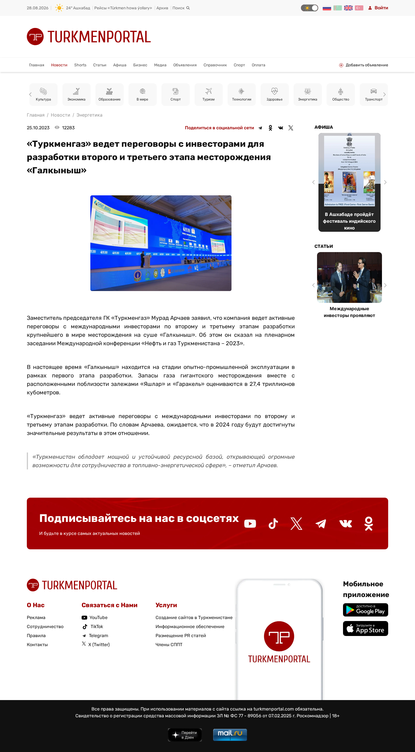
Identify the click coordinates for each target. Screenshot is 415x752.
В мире (142, 99)
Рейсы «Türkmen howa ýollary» (123, 8)
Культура (43, 99)
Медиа (160, 65)
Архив (162, 8)
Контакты (37, 644)
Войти (381, 7)
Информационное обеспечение (190, 626)
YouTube (98, 617)
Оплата (258, 65)
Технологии (241, 99)
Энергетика (307, 99)
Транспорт (374, 99)
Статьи (99, 65)
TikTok (97, 626)
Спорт (239, 65)
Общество (340, 99)
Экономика (76, 99)
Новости (59, 65)
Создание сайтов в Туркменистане (194, 617)
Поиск (178, 8)
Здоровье (275, 99)
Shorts (80, 65)
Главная (36, 65)
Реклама (36, 617)
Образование (110, 99)
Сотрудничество (45, 626)
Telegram (98, 635)
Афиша (119, 65)
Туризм (208, 99)
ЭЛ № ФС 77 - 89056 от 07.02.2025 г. (256, 715)
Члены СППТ (169, 644)
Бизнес (140, 65)
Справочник (215, 65)
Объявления (185, 65)
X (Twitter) (99, 644)
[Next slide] (383, 94)
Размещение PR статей (181, 635)
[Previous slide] (31, 94)
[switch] (309, 8)
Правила (36, 635)
